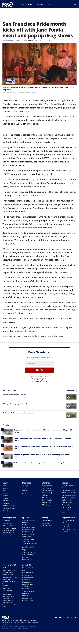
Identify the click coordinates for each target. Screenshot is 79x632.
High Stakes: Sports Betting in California (28, 528)
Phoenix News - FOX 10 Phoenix (68, 526)
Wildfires (5, 496)
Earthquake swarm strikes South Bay (14, 395)
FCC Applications (27, 601)
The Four (25, 525)
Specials (26, 517)
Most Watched (9, 390)
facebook (64, 617)
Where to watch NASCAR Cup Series (9, 580)
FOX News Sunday (8, 508)
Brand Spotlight (27, 559)
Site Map (25, 596)
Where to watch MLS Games (9, 606)
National (5, 488)
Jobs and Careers (28, 573)
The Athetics (66, 505)
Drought (5, 493)
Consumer (5, 501)
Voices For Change (28, 552)
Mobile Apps (26, 589)
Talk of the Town (28, 539)
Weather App (46, 502)
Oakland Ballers (67, 502)
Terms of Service (41, 382)
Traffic (24, 488)
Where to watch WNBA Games (7, 601)
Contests (25, 491)
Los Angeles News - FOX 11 (68, 521)
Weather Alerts (47, 486)
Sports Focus (26, 537)
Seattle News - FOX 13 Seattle (68, 530)
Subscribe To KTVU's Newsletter (29, 592)
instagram (68, 617)
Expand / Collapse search (75, 4)
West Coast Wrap (8, 506)
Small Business (47, 525)
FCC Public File (27, 598)
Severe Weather (47, 500)
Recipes (24, 493)
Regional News (69, 517)
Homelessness (7, 523)
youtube (60, 617)
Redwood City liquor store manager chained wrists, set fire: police (40, 463)
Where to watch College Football (7, 574)
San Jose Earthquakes (69, 510)
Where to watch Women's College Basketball (8, 596)
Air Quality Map (47, 493)
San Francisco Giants (69, 495)
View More (71, 390)
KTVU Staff (25, 570)
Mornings (26, 483)
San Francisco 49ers (68, 490)
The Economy (46, 523)
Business (5, 498)
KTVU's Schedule (27, 582)
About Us (26, 565)
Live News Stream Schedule (28, 585)
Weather (46, 483)
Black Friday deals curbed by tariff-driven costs (17, 413)
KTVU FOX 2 (19, 41)
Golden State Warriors (69, 493)
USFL (63, 512)
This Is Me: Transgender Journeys (29, 542)
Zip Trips (25, 486)
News (5, 483)
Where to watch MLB (9, 577)
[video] (71, 397)
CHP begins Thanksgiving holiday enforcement (17, 404)
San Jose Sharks (67, 507)
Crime (4, 491)
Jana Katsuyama (9, 41)
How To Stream (27, 568)
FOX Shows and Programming (27, 578)
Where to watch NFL (9, 570)
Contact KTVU (27, 575)
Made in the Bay (27, 532)
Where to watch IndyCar (7, 585)
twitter (75, 617)
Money (45, 517)
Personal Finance (47, 521)
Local (4, 486)
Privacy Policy (41, 380)
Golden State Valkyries (69, 497)
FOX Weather (46, 505)
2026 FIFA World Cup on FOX (69, 487)
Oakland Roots (67, 500)
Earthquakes (46, 497)
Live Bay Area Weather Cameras (48, 489)
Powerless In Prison (9, 528)
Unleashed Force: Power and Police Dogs (8, 532)
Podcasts (5, 503)
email (56, 617)
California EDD (7, 521)
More (49, 4)
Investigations (9, 517)
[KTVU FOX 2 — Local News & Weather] (9, 4)
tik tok (71, 617)
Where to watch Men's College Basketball (7, 590)
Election (5, 510)
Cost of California (8, 525)
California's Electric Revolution (28, 521)
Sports (65, 483)
